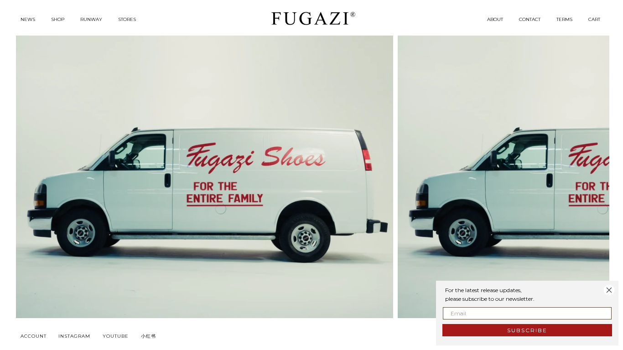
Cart (594, 19)
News (28, 19)
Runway (91, 19)
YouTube (116, 336)
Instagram (74, 336)
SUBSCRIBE (527, 330)
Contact (529, 19)
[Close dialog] (609, 290)
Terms (564, 19)
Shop (57, 19)
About (495, 19)
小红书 (148, 336)
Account (34, 336)
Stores (127, 19)
